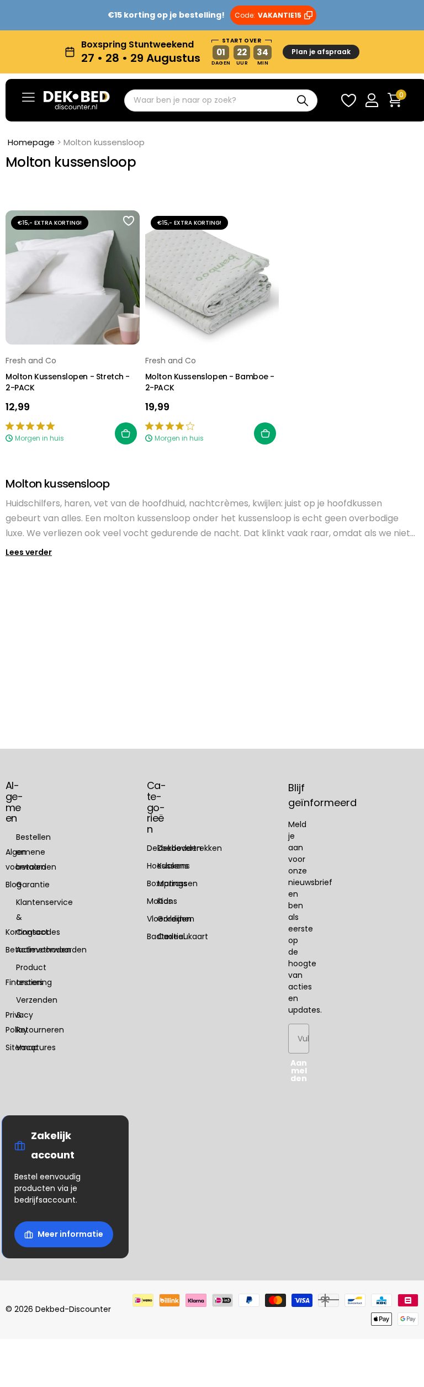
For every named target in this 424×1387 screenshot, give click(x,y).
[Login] (371, 100)
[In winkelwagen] (126, 433)
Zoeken (302, 100)
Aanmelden (298, 1070)
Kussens (172, 865)
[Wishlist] (348, 100)
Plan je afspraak (321, 51)
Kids (164, 901)
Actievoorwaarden (51, 949)
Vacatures (36, 1047)
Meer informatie (70, 1234)
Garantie (33, 884)
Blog (14, 884)
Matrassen (177, 883)
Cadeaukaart (182, 936)
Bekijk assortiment (28, 97)
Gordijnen (175, 918)
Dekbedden (179, 848)
